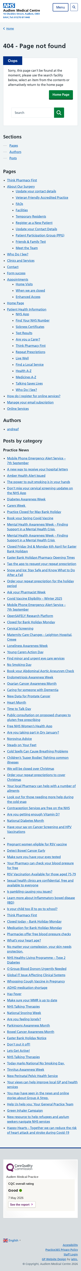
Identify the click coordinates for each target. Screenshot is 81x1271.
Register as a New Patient (34, 223)
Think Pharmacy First (22, 180)
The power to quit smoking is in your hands (38, 482)
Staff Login (71, 1254)
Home (10, 28)
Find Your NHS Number (33, 320)
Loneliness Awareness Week (27, 646)
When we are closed (30, 290)
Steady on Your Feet (21, 745)
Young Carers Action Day (25, 652)
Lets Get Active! (18, 1051)
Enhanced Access (28, 297)
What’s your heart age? (24, 940)
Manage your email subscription (30, 402)
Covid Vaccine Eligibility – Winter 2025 (34, 598)
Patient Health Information (26, 309)
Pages (13, 146)
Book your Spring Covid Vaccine (30, 518)
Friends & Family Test (31, 242)
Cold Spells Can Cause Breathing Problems (37, 751)
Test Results (24, 333)
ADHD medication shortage (27, 988)
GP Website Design (54, 1259)
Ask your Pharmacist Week (26, 592)
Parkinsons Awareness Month (28, 1025)
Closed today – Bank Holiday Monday (34, 921)
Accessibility (70, 1245)
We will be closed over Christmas (30, 769)
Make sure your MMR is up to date (32, 1000)
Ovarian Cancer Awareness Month (32, 684)
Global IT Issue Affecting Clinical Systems (36, 975)
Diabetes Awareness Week (26, 499)
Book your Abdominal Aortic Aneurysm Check (40, 671)
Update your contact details (36, 191)
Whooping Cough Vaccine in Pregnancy (36, 981)
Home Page (60, 94)
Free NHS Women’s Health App (29, 726)
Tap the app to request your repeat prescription (41, 564)
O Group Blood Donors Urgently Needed (36, 969)
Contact (12, 267)
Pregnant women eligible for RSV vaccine (37, 844)
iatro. (74, 1259)
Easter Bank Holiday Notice (26, 1038)
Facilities (22, 210)
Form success (16, 273)
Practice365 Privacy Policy (61, 1250)
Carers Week (16, 505)
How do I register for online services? (33, 396)
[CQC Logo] (19, 1170)
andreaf (13, 429)
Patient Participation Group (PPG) (40, 235)
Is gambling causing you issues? (29, 891)
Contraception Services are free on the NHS (38, 808)
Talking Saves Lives (29, 383)
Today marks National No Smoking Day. (36, 1063)
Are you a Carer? (28, 339)
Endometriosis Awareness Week (30, 677)
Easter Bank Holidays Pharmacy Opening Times (41, 557)
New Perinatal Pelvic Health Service (32, 1076)
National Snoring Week (24, 1013)
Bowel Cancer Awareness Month (30, 1032)
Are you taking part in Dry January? (33, 732)
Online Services (18, 409)
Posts (13, 158)
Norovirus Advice (19, 739)
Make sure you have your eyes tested (34, 857)
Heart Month (16, 702)
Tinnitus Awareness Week (25, 1070)
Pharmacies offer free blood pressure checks (39, 934)
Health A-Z (23, 371)
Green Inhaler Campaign (25, 1110)
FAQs (19, 204)
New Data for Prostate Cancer (28, 696)
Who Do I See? (17, 254)
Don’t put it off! (18, 1044)
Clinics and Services (20, 261)
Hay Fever (14, 994)
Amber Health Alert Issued (26, 476)
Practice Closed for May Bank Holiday (34, 512)
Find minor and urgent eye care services (35, 658)
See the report (19, 1204)
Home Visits (24, 284)
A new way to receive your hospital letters (37, 469)
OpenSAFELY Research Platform (30, 616)
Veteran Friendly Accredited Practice (42, 197)
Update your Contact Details (36, 229)
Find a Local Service (30, 364)
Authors (15, 152)
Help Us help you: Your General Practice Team (40, 1104)
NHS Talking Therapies (23, 1006)
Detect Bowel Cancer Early (26, 851)
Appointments (17, 279)
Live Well (22, 358)
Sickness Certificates (30, 327)
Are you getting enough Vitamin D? (33, 814)
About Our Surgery (21, 186)
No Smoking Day (19, 665)
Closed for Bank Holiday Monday (31, 622)
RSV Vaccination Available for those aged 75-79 (41, 874)
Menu (60, 7)
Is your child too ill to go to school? (32, 909)
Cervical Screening (20, 628)
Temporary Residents (31, 216)
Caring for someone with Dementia (32, 690)
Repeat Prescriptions (30, 352)
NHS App (22, 314)
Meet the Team (27, 248)
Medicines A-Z (26, 377)
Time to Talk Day (19, 709)
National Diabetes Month (25, 821)
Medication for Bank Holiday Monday (34, 928)
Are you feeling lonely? (24, 1019)
